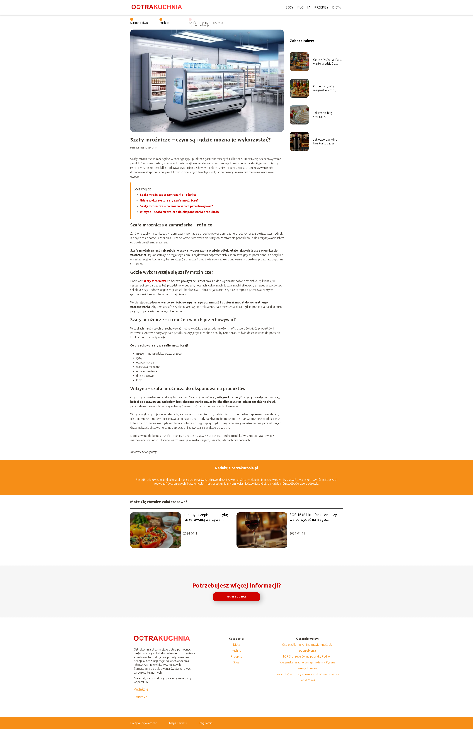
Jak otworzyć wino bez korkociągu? (325, 141)
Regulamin (205, 723)
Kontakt (140, 697)
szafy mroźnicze (155, 281)
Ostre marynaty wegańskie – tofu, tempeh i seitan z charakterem (324, 88)
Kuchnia (304, 7)
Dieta (336, 7)
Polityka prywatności (143, 723)
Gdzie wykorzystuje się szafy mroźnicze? (169, 200)
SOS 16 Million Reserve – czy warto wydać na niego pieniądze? (313, 517)
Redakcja (141, 689)
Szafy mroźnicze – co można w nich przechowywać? (176, 206)
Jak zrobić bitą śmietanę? (322, 114)
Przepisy (321, 7)
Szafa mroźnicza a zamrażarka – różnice (168, 194)
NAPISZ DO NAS (236, 596)
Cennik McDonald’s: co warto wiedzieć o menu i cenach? (327, 62)
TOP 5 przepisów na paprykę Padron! (307, 656)
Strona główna (139, 22)
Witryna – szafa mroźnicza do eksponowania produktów (180, 212)
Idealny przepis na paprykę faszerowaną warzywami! (205, 517)
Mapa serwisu (178, 723)
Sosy (290, 7)
